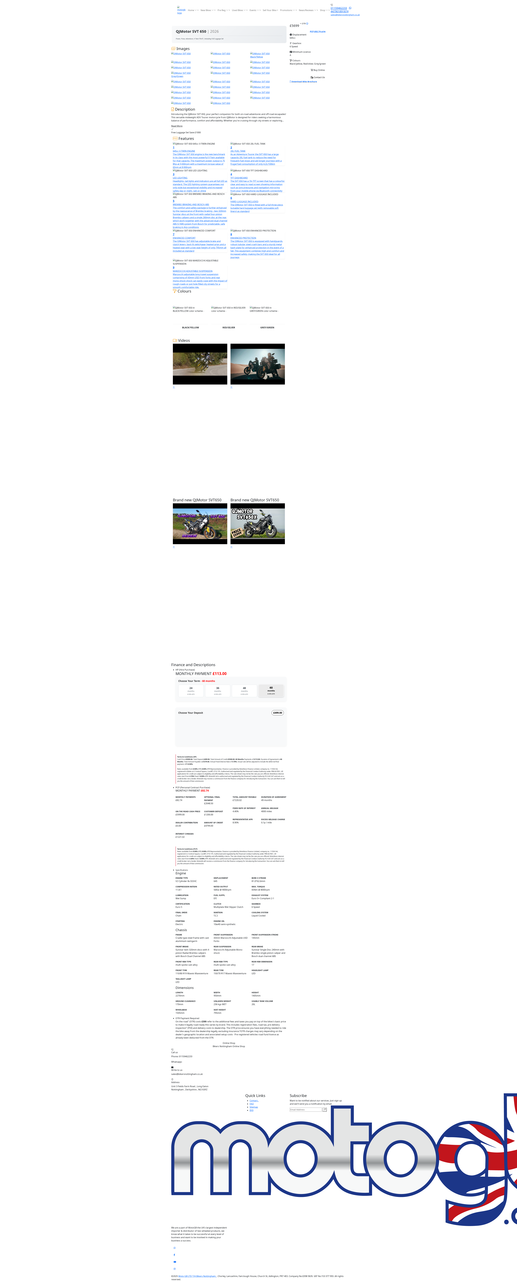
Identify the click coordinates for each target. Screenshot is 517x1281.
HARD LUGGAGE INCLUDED (244, 201)
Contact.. (254, 1100)
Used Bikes (238, 10)
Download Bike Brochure (304, 81)
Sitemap (254, 1107)
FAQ (252, 1103)
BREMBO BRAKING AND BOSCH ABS (191, 204)
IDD (252, 1110)
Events (253, 10)
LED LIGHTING (180, 177)
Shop (323, 10)
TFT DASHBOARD (239, 177)
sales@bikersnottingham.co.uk (345, 14)
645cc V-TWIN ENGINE (184, 151)
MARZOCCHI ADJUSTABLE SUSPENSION (192, 271)
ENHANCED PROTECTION (243, 237)
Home (191, 10)
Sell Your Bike (269, 10)
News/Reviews (306, 10)
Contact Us (319, 77)
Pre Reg (222, 10)
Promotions (286, 10)
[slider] (178, 737)
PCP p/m (318, 31)
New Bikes (206, 10)
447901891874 (339, 11)
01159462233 (339, 8)
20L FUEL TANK (237, 151)
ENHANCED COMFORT (184, 237)
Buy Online (319, 70)
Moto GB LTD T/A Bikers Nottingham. (197, 1276)
